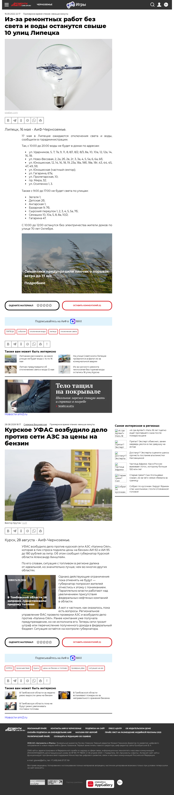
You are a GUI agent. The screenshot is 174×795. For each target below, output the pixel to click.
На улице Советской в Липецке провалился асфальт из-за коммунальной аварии (89, 359)
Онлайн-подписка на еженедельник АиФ (49, 732)
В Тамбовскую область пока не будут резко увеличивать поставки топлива (35, 706)
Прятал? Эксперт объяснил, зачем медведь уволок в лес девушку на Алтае (147, 444)
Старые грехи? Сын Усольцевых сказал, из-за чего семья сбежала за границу (148, 478)
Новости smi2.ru (16, 414)
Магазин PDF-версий (86, 732)
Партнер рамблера (74, 782)
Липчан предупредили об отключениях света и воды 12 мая (36, 368)
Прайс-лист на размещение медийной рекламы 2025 (133, 732)
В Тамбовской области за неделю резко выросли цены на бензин (37, 694)
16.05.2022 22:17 (12, 14)
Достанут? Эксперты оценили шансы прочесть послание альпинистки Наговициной (149, 455)
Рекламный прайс (37, 728)
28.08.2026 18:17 (13, 424)
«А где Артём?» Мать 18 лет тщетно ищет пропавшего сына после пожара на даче (147, 433)
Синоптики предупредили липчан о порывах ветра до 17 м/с (66, 273)
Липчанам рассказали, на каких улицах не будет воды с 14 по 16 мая (36, 359)
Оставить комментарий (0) (87, 305)
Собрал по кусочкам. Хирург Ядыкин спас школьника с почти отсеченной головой (149, 489)
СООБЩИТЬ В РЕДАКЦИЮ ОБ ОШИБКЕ (72, 736)
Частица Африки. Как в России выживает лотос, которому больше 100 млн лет (148, 467)
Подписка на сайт (95, 728)
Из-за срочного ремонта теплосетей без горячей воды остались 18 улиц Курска (89, 370)
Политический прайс (38, 736)
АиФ (24, 523)
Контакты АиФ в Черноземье (66, 728)
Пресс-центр (115, 728)
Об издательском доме (138, 728)
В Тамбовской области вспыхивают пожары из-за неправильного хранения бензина (91, 695)
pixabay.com (11, 112)
